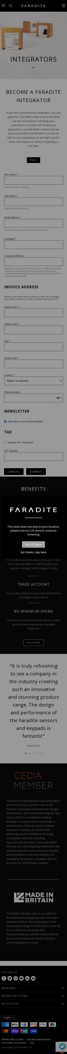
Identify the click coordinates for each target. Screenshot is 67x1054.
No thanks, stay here (33, 552)
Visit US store (33, 544)
